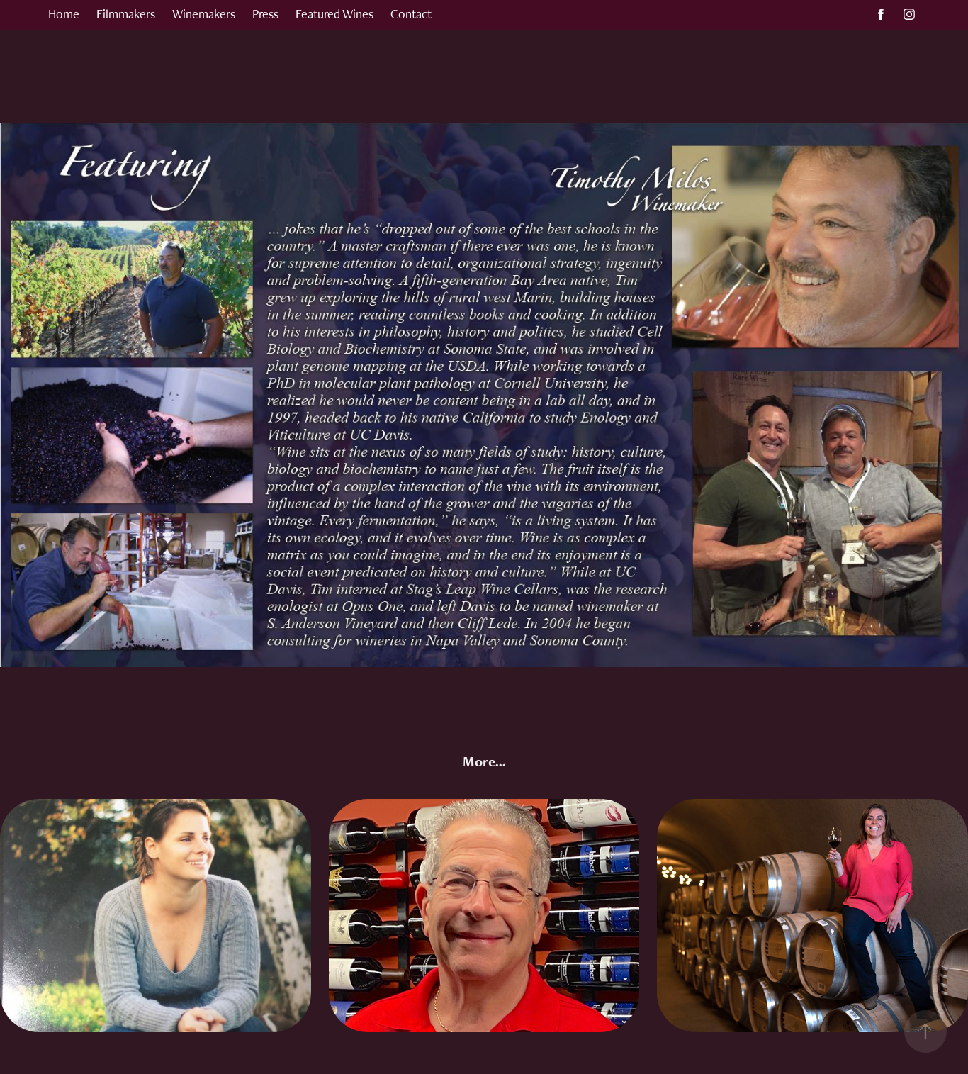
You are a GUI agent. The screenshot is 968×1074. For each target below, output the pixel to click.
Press (265, 14)
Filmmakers (125, 14)
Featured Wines (334, 14)
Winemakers (203, 14)
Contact (411, 14)
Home (63, 14)
